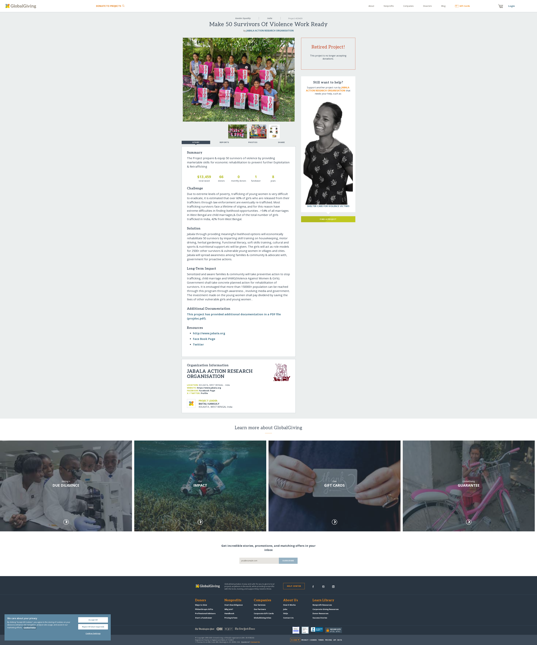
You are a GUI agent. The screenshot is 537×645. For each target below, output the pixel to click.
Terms (321, 640)
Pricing (328, 640)
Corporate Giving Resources (326, 609)
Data (339, 640)
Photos (252, 142)
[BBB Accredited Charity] (318, 630)
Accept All (93, 620)
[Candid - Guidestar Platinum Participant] (306, 630)
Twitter (198, 344)
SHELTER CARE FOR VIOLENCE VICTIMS (328, 206)
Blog (443, 6)
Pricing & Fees (230, 617)
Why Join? (228, 609)
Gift (465, 6)
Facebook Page (207, 390)
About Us (290, 600)
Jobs (285, 609)
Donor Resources (320, 613)
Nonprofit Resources (322, 605)
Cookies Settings (93, 633)
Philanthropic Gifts (204, 609)
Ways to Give (201, 605)
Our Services (259, 605)
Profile (204, 393)
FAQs (285, 613)
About (371, 6)
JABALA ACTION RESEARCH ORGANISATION (270, 30)
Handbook (229, 613)
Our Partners (260, 609)
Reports (224, 142)
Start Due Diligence (233, 605)
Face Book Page (204, 339)
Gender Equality (243, 18)
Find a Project (328, 219)
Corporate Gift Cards (264, 613)
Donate (108, 6)
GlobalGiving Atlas (262, 617)
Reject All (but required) (93, 626)
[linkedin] (333, 586)
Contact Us (288, 617)
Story (195, 142)
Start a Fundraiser (203, 617)
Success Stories (320, 617)
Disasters (427, 6)
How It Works (289, 605)
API (334, 640)
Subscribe (288, 560)
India (270, 18)
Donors (200, 600)
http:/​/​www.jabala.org (209, 333)
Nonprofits (389, 6)
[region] (57, 627)
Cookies (313, 640)
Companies (408, 6)
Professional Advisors (205, 613)
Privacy (304, 640)
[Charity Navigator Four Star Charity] (297, 630)
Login (511, 6)
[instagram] (323, 586)
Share (281, 142)
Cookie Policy (29, 627)
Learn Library (323, 600)
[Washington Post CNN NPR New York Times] (231, 629)
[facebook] (313, 586)
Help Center (294, 586)
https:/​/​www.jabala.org (209, 387)
